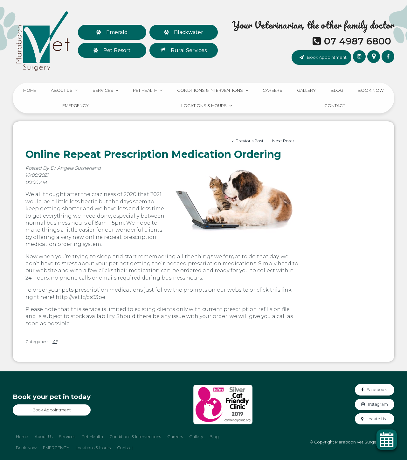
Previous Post (249, 141)
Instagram (378, 404)
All (54, 341)
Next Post (282, 141)
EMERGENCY (75, 105)
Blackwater (188, 32)
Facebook (377, 389)
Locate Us (376, 418)
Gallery (306, 90)
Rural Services (189, 50)
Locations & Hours (204, 105)
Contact (334, 105)
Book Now (371, 90)
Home (29, 90)
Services (103, 90)
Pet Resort (117, 50)
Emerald (117, 32)
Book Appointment (327, 57)
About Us (61, 90)
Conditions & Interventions (210, 90)
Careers (272, 90)
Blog (337, 90)
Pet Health (145, 90)
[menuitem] (22, 437)
